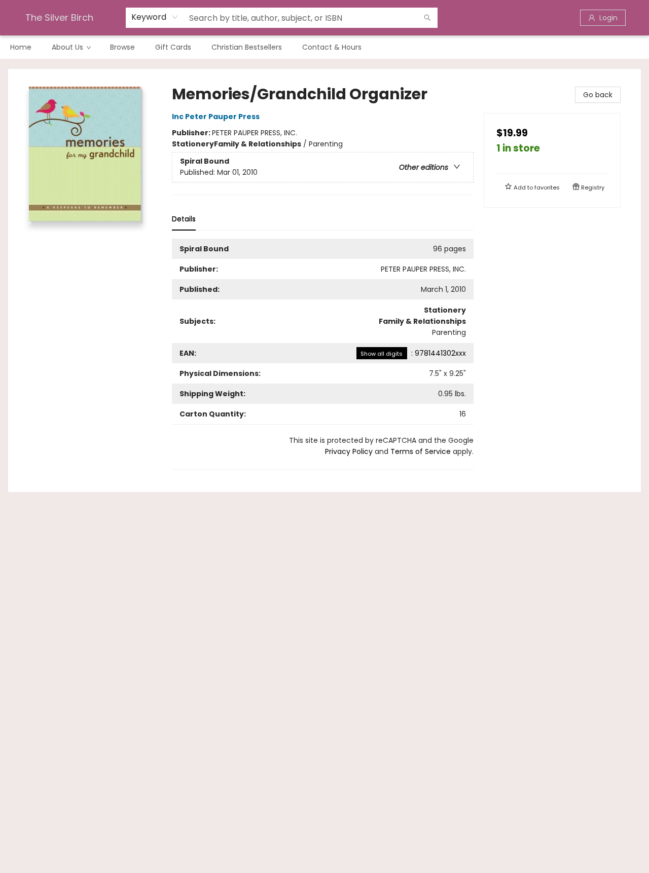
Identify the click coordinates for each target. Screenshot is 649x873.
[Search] (427, 18)
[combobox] (155, 17)
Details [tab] (184, 219)
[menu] (324, 47)
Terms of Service (420, 451)
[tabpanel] (323, 354)
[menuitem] (21, 47)
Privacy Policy (349, 451)
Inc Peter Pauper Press (216, 116)
